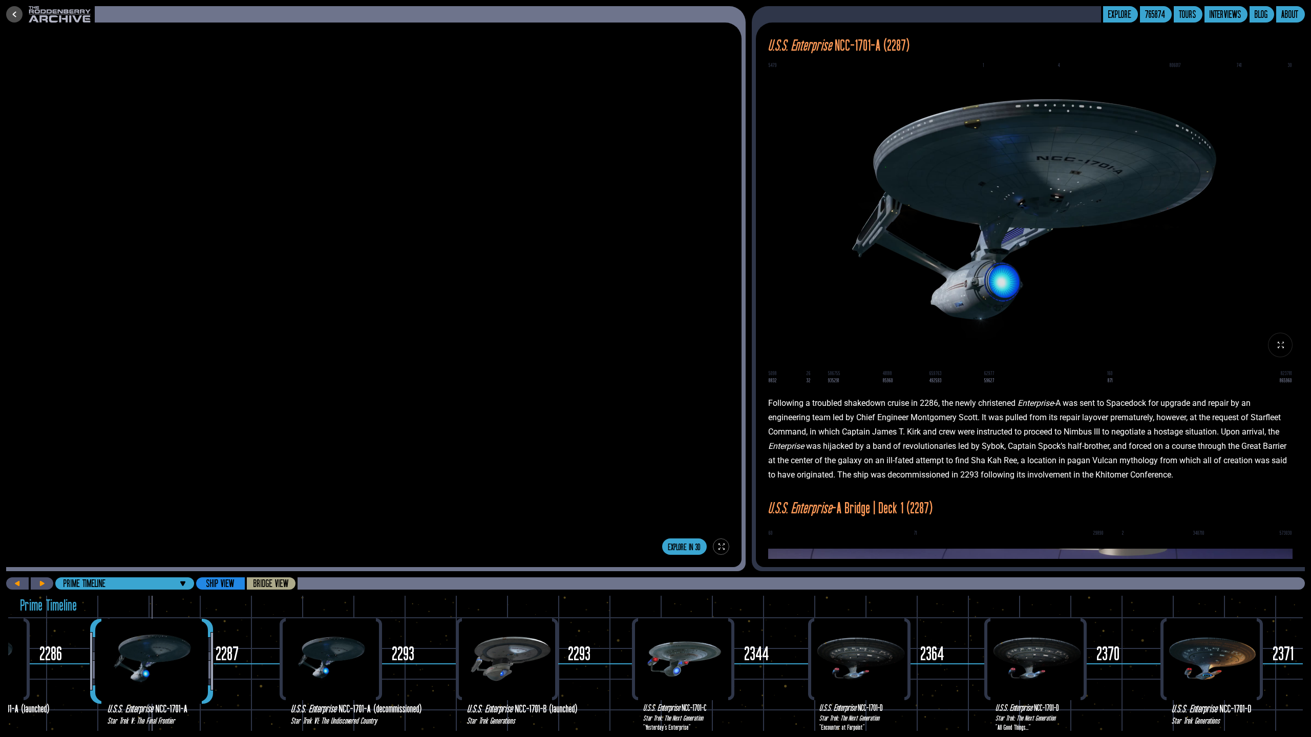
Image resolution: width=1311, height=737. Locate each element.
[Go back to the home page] (62, 14)
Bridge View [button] (271, 583)
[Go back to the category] (14, 14)
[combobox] (124, 583)
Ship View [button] (220, 583)
